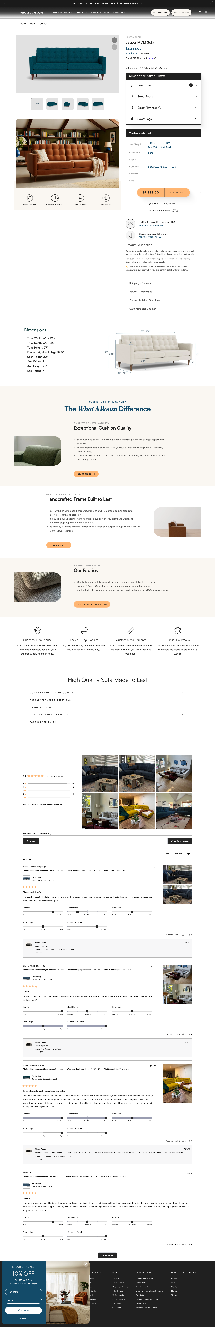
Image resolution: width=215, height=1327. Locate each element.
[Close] (213, 1)
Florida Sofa (141, 1295)
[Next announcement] (210, 3)
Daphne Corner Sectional (147, 1299)
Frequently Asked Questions (144, 300)
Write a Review (181, 842)
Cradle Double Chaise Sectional (150, 1291)
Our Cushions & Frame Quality (52, 692)
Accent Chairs (118, 1299)
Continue (23, 1310)
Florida (174, 1291)
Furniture (118, 12)
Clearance (116, 1307)
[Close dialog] (85, 1264)
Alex (173, 1282)
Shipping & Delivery (140, 283)
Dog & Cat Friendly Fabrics (49, 714)
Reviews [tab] (29, 833)
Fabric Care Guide (43, 722)
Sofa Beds (116, 1303)
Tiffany (174, 1295)
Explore (81, 12)
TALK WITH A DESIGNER (149, 225)
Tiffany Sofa (141, 1303)
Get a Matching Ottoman (142, 308)
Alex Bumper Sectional (146, 1287)
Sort (167, 854)
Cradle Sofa (141, 1282)
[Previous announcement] (5, 3)
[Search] (200, 12)
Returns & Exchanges (140, 291)
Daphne (174, 1278)
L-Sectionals (117, 1291)
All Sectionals (118, 1282)
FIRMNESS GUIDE (41, 707)
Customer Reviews (100, 12)
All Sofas (116, 1278)
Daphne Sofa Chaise (144, 1278)
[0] (206, 12)
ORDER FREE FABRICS (148, 237)
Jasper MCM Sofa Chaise (42, 980)
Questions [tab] (46, 833)
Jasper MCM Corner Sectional (44, 880)
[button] (163, 85)
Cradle (174, 1287)
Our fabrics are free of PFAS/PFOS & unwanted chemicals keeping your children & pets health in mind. (37, 649)
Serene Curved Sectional (147, 1307)
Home (23, 24)
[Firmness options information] (159, 107)
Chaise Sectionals (120, 1287)
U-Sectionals (118, 1295)
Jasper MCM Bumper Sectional (44, 1079)
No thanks (23, 1318)
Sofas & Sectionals (61, 12)
